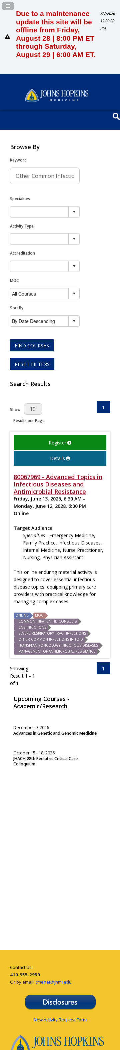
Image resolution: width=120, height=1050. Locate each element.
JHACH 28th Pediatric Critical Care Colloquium (45, 761)
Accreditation (22, 253)
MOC (14, 280)
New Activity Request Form (60, 1020)
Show (15, 409)
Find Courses (32, 345)
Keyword (18, 159)
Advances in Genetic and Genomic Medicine (55, 733)
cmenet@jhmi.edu (53, 982)
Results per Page (29, 420)
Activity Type (22, 226)
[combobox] (39, 212)
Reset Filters (32, 364)
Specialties (20, 198)
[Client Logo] (56, 100)
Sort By (16, 307)
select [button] (74, 212)
